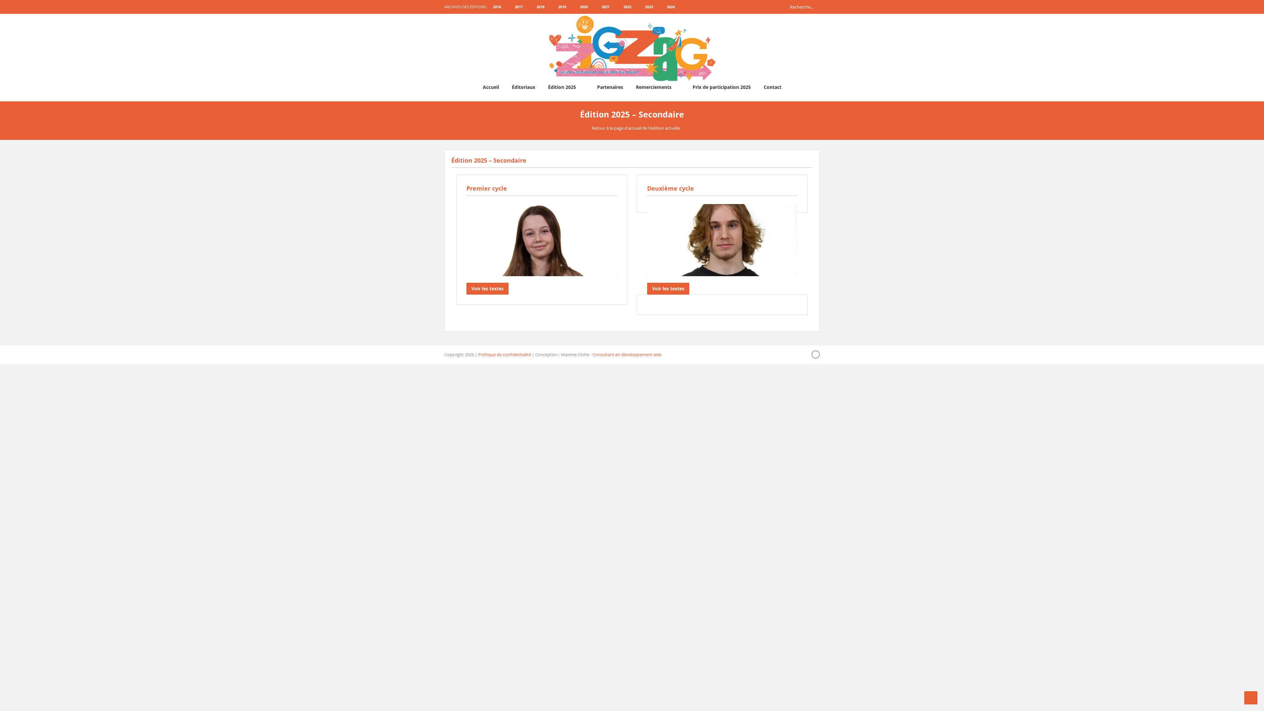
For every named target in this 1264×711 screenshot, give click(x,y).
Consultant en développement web (627, 354)
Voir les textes (487, 288)
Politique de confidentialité (504, 354)
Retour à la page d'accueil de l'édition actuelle (636, 128)
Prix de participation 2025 (722, 87)
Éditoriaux (523, 87)
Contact (772, 87)
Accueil (491, 87)
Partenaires (610, 87)
